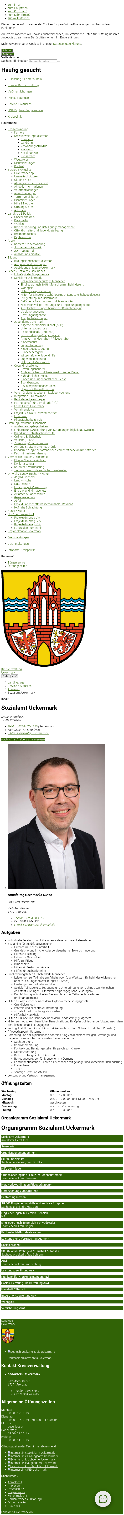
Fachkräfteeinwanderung (30, 453)
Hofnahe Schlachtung (28, 507)
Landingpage (16, 682)
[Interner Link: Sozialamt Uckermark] (65, 1452)
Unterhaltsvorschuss (34, 328)
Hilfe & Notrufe (23, 203)
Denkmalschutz (24, 463)
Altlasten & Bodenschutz (29, 494)
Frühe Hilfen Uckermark (29, 406)
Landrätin (27, 142)
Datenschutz (16, 1489)
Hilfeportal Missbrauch (35, 362)
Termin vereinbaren (26, 196)
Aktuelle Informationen (28, 186)
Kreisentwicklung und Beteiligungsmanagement (44, 227)
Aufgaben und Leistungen (30, 264)
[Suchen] (58, 61)
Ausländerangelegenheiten (31, 426)
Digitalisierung (23, 237)
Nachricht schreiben (13, 739)
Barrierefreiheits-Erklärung (24, 1499)
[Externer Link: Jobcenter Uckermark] (65, 1459)
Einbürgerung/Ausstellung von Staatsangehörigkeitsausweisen (54, 429)
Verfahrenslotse (24, 409)
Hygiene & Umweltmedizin (37, 389)
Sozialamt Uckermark (28, 277)
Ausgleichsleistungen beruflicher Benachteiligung (52, 308)
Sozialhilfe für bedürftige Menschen (43, 281)
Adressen (20, 210)
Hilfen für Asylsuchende (36, 291)
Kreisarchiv (28, 156)
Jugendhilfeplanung (33, 358)
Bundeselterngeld (32, 352)
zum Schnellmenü (19, 14)
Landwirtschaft (23, 480)
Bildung (12, 257)
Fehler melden (17, 1495)
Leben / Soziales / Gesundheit (26, 271)
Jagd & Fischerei (24, 477)
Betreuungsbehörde (33, 369)
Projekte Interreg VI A (27, 524)
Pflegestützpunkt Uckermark (39, 298)
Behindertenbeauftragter (29, 399)
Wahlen (19, 223)
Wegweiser (21, 159)
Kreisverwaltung (18, 129)
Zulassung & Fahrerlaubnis (31, 443)
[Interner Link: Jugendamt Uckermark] (65, 1462)
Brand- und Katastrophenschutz (34, 433)
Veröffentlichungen (26, 190)
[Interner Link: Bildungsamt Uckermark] (65, 1456)
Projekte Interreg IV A (27, 521)
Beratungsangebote (33, 315)
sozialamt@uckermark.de (28, 733)
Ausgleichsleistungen (34, 318)
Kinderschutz (29, 342)
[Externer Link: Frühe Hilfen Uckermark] (65, 1466)
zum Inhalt (14, 4)
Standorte (27, 139)
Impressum (15, 1485)
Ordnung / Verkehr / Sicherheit (27, 423)
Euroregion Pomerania (28, 527)
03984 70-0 (26, 1390)
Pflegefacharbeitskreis (28, 419)
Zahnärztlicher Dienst (34, 375)
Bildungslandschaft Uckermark (33, 261)
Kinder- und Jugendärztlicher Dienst (43, 379)
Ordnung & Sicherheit (27, 436)
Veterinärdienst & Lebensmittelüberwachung (42, 392)
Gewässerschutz (24, 497)
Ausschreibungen (25, 193)
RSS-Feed (14, 1505)
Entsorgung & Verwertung (30, 487)
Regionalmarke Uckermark (24, 531)
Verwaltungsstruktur (34, 146)
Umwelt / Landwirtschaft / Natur (28, 473)
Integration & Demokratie (30, 396)
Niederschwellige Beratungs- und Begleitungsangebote (55, 304)
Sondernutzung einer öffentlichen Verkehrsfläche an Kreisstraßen (55, 450)
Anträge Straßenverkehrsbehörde (35, 446)
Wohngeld (27, 288)
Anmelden (14, 1482)
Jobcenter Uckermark (27, 247)
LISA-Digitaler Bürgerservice (31, 274)
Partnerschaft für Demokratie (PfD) (36, 402)
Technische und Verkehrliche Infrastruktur (40, 470)
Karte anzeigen (35, 739)
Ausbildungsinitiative (27, 254)
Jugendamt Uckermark (28, 321)
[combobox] (43, 61)
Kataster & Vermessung (29, 467)
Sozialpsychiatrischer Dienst (39, 386)
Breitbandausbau (25, 234)
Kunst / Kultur (16, 511)
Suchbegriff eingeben (14, 60)
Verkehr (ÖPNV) (24, 440)
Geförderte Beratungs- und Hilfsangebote (46, 301)
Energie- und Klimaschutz (30, 490)
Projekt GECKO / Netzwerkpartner (35, 413)
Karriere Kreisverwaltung (29, 244)
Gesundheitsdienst (26, 365)
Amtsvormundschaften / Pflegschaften (45, 338)
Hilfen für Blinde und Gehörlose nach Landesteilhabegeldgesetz (60, 294)
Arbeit (11, 240)
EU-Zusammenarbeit (21, 514)
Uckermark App (24, 173)
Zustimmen (8, 54)
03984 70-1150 (23, 726)
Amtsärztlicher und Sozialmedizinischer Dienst (50, 372)
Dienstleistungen (24, 163)
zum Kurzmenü (17, 11)
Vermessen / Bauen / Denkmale (28, 456)
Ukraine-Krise (22, 179)
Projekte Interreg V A (27, 517)
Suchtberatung (30, 382)
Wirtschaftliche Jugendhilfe (38, 355)
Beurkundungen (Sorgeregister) (40, 335)
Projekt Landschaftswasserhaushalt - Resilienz (43, 504)
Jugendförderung (32, 345)
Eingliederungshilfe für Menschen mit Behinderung (52, 284)
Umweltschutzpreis (26, 176)
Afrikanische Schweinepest (31, 183)
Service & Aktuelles (19, 169)
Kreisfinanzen (29, 152)
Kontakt (19, 166)
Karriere (19, 132)
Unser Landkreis (24, 217)
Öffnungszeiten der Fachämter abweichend (28, 1446)
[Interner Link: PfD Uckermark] (65, 1469)
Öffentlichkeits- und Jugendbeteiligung (38, 230)
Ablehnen (7, 50)
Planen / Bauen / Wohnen (30, 460)
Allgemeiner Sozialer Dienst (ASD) (42, 325)
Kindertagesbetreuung (35, 348)
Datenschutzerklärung (67, 43)
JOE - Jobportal (24, 250)
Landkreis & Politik (19, 213)
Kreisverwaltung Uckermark (31, 136)
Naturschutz (22, 483)
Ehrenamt (20, 416)
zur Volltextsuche (19, 18)
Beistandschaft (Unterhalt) (37, 331)
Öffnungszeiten (24, 206)
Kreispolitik (21, 220)
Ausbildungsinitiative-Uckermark (34, 267)
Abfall (17, 500)
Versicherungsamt (32, 311)
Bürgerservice (16, 562)
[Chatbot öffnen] (103, 1499)
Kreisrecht (27, 149)
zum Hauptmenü (18, 8)
